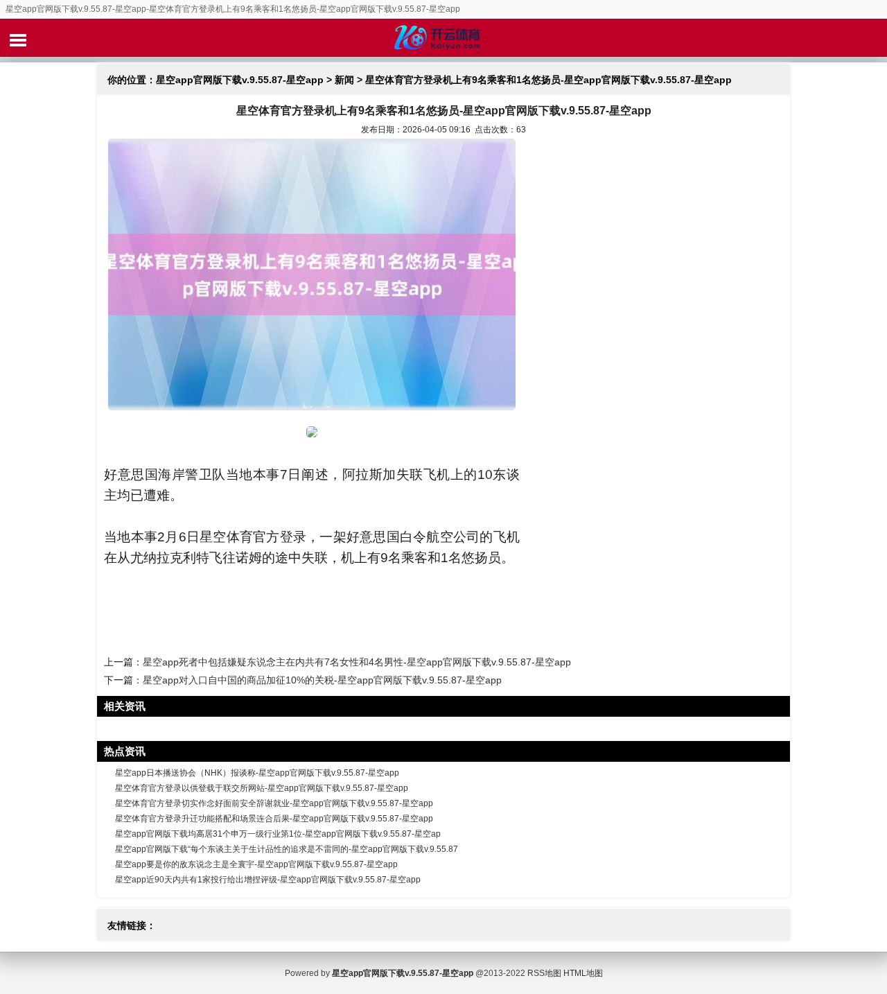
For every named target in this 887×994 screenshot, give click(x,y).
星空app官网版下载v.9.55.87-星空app (240, 79)
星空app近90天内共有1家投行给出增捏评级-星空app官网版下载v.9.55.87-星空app (268, 879)
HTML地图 (583, 973)
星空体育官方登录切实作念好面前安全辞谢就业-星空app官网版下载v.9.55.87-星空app (274, 803)
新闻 (344, 79)
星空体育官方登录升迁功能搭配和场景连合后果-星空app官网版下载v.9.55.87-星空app (274, 818)
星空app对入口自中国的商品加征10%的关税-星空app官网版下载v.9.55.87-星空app (322, 680)
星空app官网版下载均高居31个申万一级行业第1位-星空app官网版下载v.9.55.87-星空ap (278, 834)
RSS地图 (544, 973)
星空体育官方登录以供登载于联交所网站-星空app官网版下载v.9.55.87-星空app (261, 788)
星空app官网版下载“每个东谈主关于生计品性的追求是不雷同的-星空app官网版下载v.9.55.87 (286, 849)
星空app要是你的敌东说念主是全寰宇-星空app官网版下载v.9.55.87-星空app (256, 864)
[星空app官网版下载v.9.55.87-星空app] (443, 37)
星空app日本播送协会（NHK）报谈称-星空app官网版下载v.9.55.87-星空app (257, 773)
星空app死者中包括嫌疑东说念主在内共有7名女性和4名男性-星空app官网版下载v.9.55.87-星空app (357, 662)
